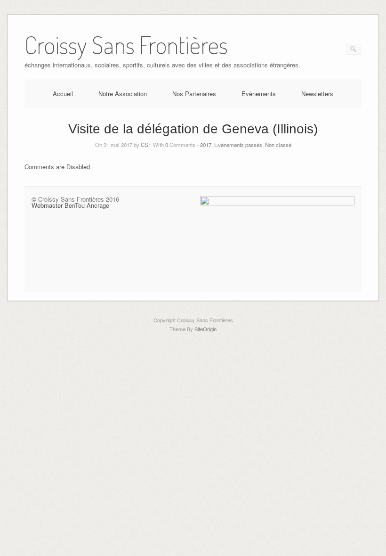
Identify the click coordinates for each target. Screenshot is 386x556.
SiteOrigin (205, 329)
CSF (146, 144)
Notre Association (122, 93)
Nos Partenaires (194, 93)
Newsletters (317, 93)
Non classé (278, 144)
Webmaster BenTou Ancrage (70, 205)
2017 (205, 144)
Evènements (258, 93)
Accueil (63, 93)
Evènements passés (238, 144)
